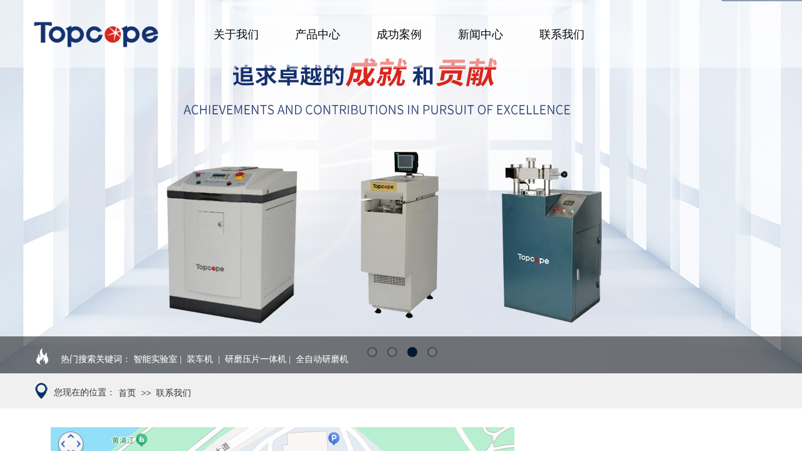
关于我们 (236, 34)
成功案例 (399, 34)
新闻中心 (480, 34)
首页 (127, 393)
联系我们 (562, 34)
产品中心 (317, 34)
